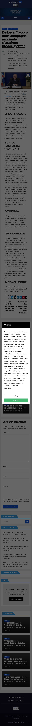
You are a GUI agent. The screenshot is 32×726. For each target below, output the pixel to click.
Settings (16, 396)
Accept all (16, 400)
